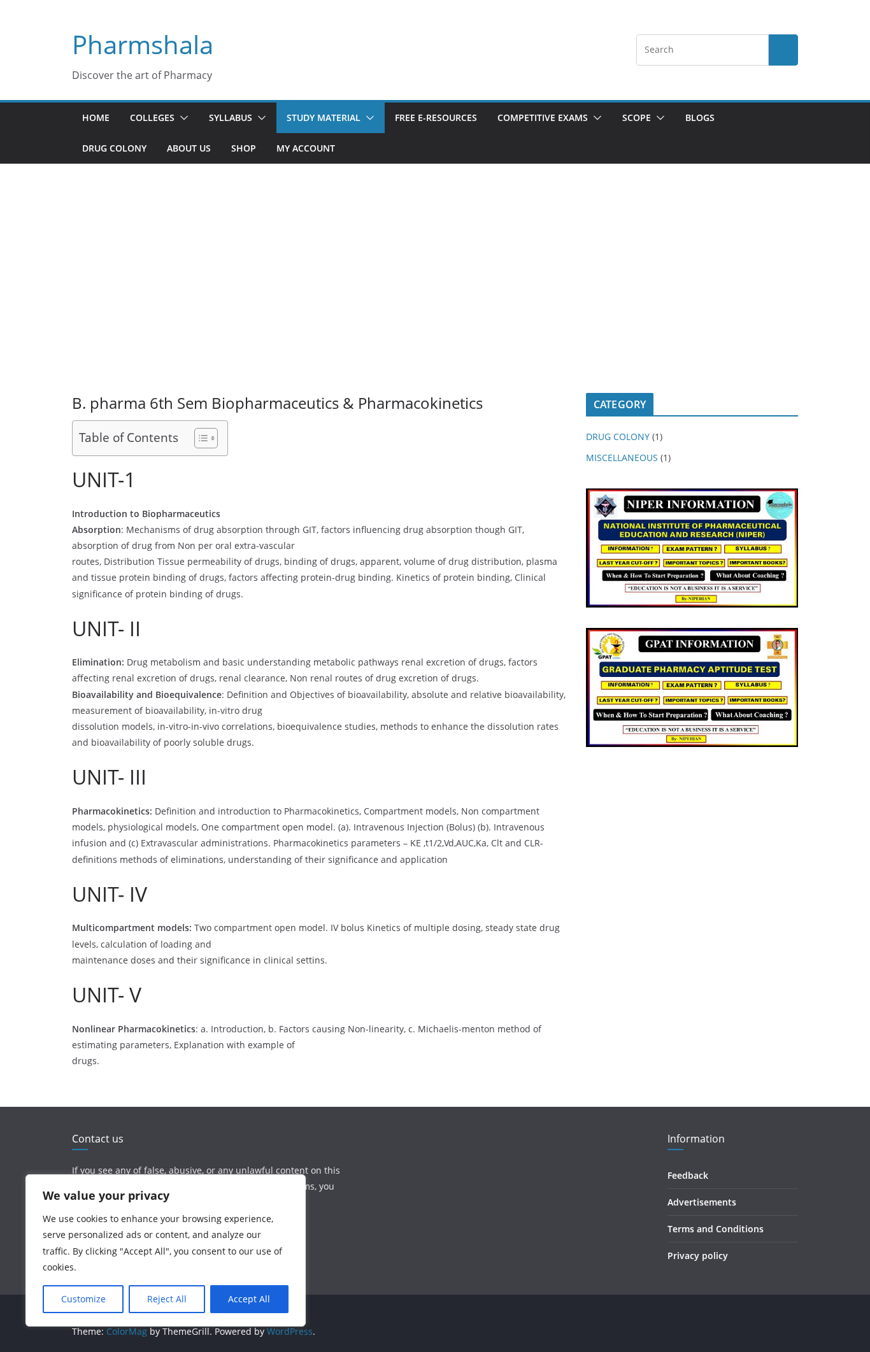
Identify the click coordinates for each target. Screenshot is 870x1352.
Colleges (152, 117)
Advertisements (701, 1202)
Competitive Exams (542, 117)
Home (96, 117)
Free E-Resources (436, 117)
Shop (243, 148)
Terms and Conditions (715, 1229)
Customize (83, 1299)
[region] (165, 1250)
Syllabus (230, 117)
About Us (189, 148)
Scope (636, 117)
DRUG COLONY (114, 148)
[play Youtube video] (698, 551)
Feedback (687, 1175)
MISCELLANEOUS (622, 458)
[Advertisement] (435, 297)
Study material (323, 117)
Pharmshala (142, 44)
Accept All (249, 1299)
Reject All (167, 1299)
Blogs (700, 117)
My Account (305, 148)
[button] (182, 118)
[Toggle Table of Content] (200, 438)
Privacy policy (697, 1255)
